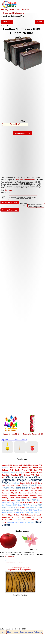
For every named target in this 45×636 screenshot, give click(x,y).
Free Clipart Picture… (20, 9)
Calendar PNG (36, 472)
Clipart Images (12, 632)
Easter (22, 483)
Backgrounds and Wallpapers (31, 632)
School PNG (19, 515)
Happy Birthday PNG (11, 434)
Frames (26, 487)
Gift (41, 488)
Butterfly (19, 472)
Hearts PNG (38, 503)
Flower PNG (28, 485)
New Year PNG (35, 505)
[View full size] (22, 71)
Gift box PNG (8, 490)
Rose (35, 510)
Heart (22, 503)
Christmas (12, 477)
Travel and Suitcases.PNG (25, 180)
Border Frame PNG (23, 470)
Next (40, 22)
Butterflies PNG (8, 472)
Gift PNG (19, 490)
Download (8, 190)
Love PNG (22, 505)
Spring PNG (19, 517)
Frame (18, 487)
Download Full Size (22, 133)
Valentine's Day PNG (15, 522)
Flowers (38, 485)
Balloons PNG (15, 468)
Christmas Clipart (31, 477)
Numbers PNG (8, 507)
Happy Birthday (29, 495)
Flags (18, 485)
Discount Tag (14, 483)
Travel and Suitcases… (13, 13)
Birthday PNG (7, 470)
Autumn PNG (7, 465)
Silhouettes (38, 515)
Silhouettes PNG (8, 517)
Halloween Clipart (26, 493)
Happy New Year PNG (26, 500)
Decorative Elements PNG (33, 434)
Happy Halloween (8, 500)
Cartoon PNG (29, 475)
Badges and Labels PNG (22, 465)
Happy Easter (37, 498)
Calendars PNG (17, 475)
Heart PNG (29, 503)
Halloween (38, 490)
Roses (9, 512)
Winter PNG (29, 522)
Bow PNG (38, 470)
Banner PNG (27, 468)
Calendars (5, 475)
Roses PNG (19, 512)
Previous (8, 22)
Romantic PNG (26, 510)
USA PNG (18, 520)
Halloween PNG (15, 495)
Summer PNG (30, 517)
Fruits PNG (35, 488)
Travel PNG (15, 124)
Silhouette (29, 515)
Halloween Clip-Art (9, 493)
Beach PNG (37, 468)
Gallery (4, 9)
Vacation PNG (29, 520)
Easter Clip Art (31, 483)
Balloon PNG (37, 465)
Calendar (27, 472)
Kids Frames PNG (9, 505)
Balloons (5, 467)
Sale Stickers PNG (34, 512)
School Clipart (7, 515)
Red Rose (30, 508)
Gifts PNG (29, 490)
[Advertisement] (22, 94)
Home (3, 632)
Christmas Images (14, 479)
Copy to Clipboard (9, 202)
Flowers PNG (8, 488)
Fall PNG (10, 485)
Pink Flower (20, 508)
